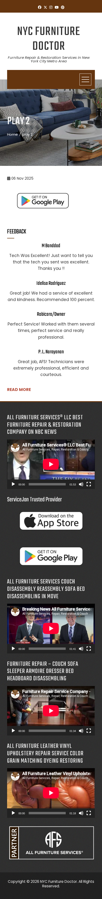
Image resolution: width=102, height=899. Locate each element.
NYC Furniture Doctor (48, 39)
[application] (51, 464)
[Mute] (81, 484)
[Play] (13, 484)
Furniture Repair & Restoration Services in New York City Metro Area (49, 59)
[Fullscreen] (88, 484)
